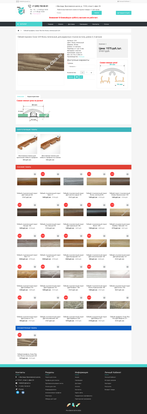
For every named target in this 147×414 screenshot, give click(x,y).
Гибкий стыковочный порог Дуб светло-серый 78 (73, 194)
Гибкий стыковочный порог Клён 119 (50, 256)
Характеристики (33, 96)
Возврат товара (110, 389)
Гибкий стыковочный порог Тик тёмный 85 (50, 225)
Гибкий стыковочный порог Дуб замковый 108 (73, 225)
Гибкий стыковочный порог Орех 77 (50, 194)
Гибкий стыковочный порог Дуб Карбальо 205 (73, 317)
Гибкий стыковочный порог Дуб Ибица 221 (96, 317)
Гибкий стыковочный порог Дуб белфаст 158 (73, 286)
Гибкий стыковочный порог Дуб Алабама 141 (27, 286)
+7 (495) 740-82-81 (24, 386)
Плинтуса (48, 396)
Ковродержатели (50, 389)
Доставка (71, 24)
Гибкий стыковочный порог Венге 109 (96, 225)
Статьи (106, 24)
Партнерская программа (83, 399)
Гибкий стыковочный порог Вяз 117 (27, 256)
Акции (77, 377)
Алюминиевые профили (53, 392)
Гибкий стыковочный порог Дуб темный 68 (27, 194)
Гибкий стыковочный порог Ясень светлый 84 (96, 194)
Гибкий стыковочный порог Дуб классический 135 (96, 256)
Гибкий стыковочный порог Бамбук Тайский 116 (120, 225)
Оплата (60, 24)
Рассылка (108, 386)
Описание (20, 96)
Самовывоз (84, 24)
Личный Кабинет (110, 377)
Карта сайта (79, 392)
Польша (81, 56)
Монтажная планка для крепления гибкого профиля (27, 156)
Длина (70, 63)
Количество (71, 72)
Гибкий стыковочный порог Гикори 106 (27, 225)
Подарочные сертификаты (83, 396)
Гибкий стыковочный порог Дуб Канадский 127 (73, 256)
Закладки (108, 383)
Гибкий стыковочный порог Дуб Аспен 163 (120, 286)
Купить (70, 77)
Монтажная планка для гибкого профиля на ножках (50, 156)
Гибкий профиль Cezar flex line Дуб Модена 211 (120, 317)
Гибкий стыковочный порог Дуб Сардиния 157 (50, 286)
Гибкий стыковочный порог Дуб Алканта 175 (27, 317)
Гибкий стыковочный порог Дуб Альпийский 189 (50, 317)
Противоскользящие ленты (54, 383)
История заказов (110, 380)
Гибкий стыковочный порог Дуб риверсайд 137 (120, 256)
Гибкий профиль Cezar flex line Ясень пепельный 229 (42, 30)
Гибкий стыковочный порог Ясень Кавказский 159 (96, 286)
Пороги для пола (50, 377)
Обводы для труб (50, 399)
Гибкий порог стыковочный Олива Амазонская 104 (120, 194)
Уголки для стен (50, 386)
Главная (50, 24)
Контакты (95, 24)
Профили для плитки (52, 380)
